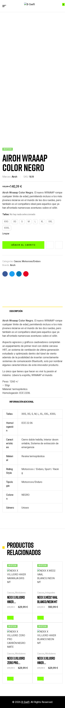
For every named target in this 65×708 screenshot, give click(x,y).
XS (14, 221)
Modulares (20, 592)
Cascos (17, 261)
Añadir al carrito (23, 245)
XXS (6, 221)
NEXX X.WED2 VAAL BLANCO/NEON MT (47, 599)
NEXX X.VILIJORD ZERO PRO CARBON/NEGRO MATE (16, 665)
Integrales (50, 592)
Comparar (59, 245)
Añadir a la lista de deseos (49, 245)
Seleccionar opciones (13, 617)
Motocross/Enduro (31, 261)
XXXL (6, 228)
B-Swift (25, 702)
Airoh (14, 177)
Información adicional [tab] (21, 402)
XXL (50, 221)
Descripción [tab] (15, 311)
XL (42, 221)
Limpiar (5, 234)
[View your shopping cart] (61, 6)
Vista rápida (26, 617)
